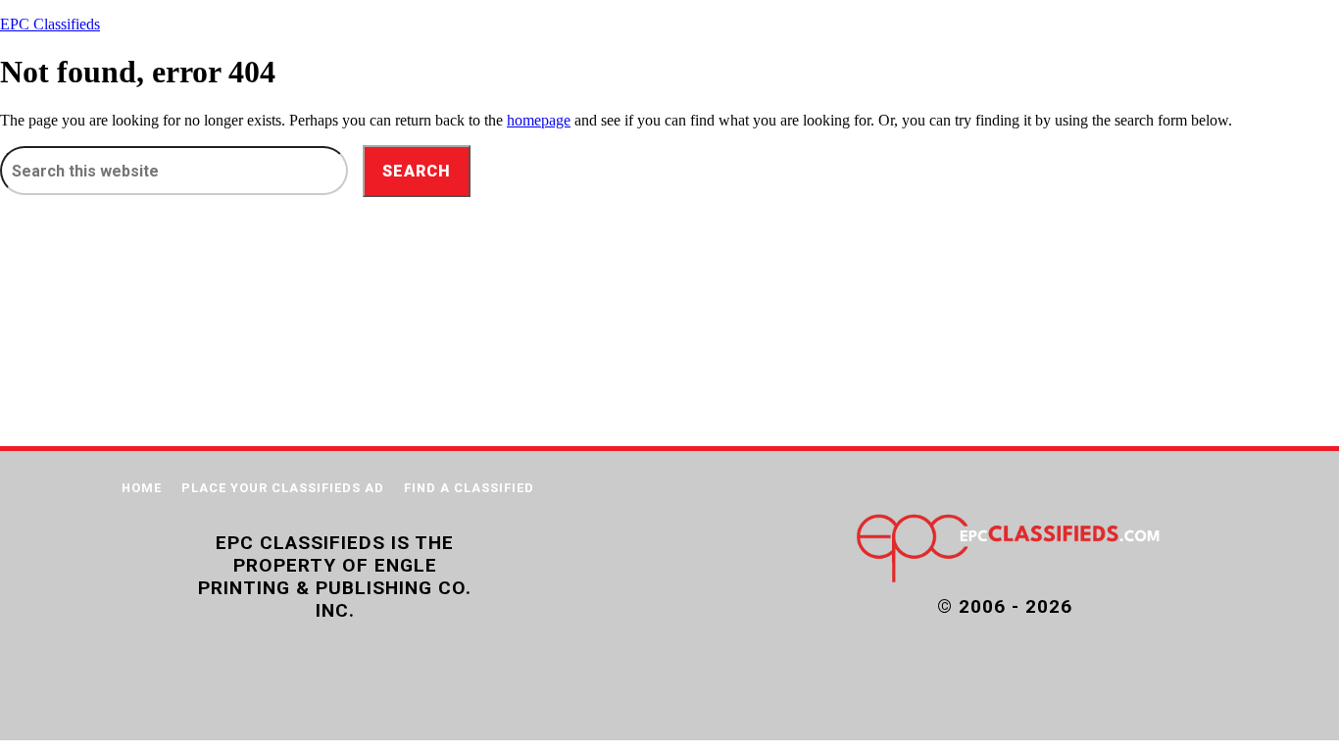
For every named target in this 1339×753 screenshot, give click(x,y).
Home (142, 487)
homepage (538, 120)
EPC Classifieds (50, 24)
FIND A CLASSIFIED (469, 487)
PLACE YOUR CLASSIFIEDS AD (282, 487)
